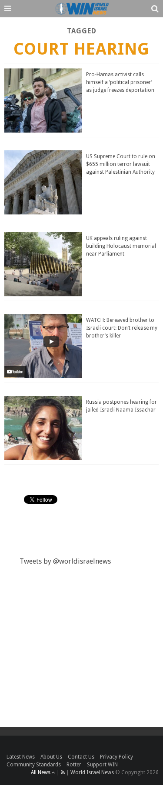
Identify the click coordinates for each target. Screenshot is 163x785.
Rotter (74, 765)
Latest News (21, 757)
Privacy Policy (116, 757)
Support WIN (102, 765)
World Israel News (92, 772)
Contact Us (81, 757)
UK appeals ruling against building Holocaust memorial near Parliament (121, 246)
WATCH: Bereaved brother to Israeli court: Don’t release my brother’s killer (121, 328)
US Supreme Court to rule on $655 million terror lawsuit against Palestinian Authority (120, 164)
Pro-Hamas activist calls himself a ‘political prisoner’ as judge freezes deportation (120, 82)
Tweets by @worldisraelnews (65, 561)
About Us (51, 757)
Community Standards (34, 765)
